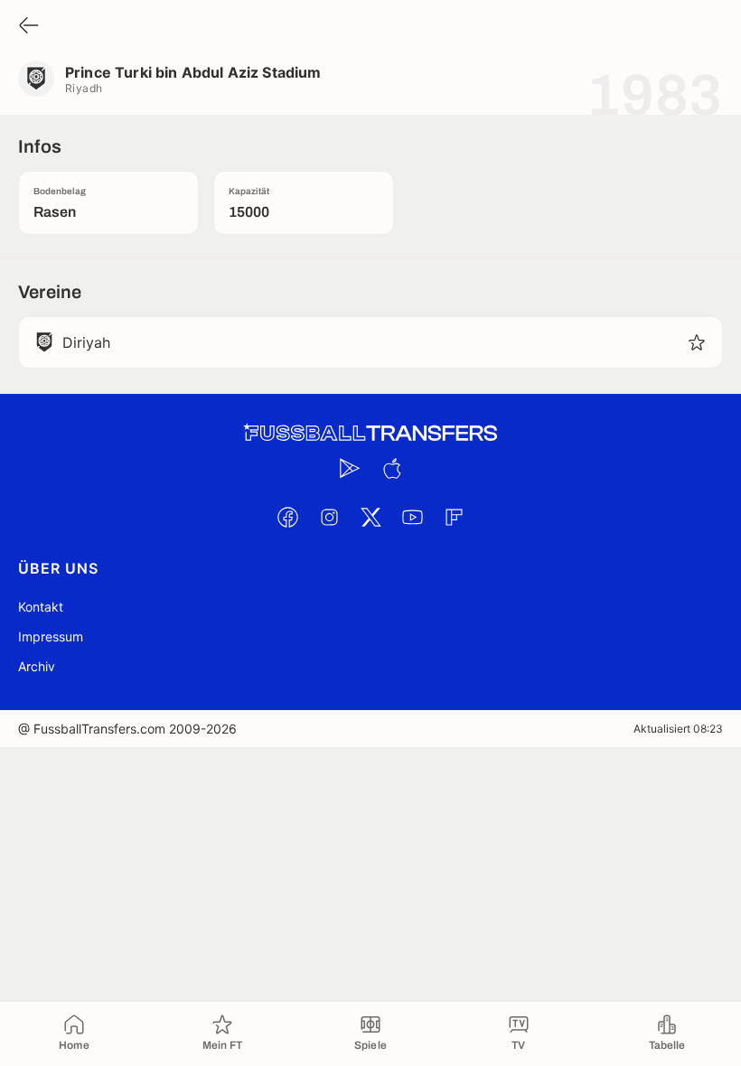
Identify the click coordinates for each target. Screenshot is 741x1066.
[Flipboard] (453, 516)
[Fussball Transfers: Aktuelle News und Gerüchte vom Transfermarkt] (370, 433)
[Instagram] (328, 516)
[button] (697, 342)
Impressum (50, 636)
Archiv (36, 666)
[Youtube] (412, 516)
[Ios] (391, 468)
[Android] (349, 468)
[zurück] (29, 26)
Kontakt (40, 606)
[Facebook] (287, 516)
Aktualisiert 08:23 (678, 728)
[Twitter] (370, 516)
